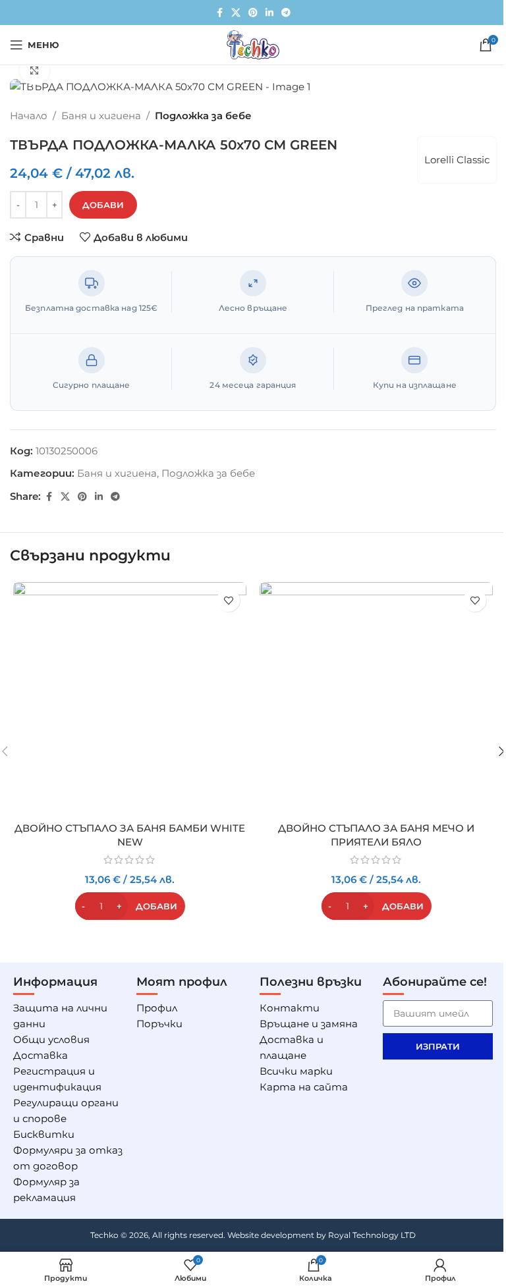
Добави (103, 205)
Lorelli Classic (457, 159)
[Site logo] (253, 44)
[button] (130, 906)
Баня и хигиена (101, 115)
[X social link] (235, 13)
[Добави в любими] (228, 600)
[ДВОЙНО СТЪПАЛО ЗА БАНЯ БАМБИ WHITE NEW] (129, 698)
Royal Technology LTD (372, 1235)
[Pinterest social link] (253, 13)
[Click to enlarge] (34, 70)
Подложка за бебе (203, 115)
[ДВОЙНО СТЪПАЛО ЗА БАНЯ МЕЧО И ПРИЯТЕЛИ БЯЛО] (376, 698)
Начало (28, 115)
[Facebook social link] (219, 13)
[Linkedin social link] (269, 13)
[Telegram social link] (286, 13)
